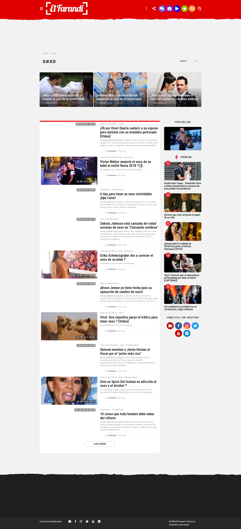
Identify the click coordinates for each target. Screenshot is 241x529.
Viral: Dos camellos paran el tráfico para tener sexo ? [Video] (129, 319)
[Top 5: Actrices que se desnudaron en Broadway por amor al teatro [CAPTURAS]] (183, 263)
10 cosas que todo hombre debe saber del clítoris (127, 416)
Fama (121, 157)
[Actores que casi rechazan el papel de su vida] (183, 202)
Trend (121, 124)
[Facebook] (178, 325)
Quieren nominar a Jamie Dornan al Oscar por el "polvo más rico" (125, 351)
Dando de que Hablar (108, 124)
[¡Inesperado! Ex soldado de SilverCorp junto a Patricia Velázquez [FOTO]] (183, 231)
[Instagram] (186, 325)
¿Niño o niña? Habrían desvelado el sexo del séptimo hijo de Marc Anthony (174, 97)
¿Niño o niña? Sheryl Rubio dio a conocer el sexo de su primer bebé (63, 97)
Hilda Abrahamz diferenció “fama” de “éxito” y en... (137, 507)
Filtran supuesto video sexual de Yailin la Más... (109, 507)
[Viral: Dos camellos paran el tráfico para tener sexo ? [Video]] (69, 326)
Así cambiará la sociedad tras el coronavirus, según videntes (180, 308)
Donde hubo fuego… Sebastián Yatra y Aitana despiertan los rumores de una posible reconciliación (182, 186)
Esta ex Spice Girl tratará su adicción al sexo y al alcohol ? (128, 384)
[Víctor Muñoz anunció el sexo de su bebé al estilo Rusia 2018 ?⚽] (69, 171)
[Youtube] (178, 333)
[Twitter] (195, 325)
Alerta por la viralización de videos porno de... (81, 507)
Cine (101, 219)
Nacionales (128, 157)
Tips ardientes (118, 190)
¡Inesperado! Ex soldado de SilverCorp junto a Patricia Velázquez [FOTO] (177, 246)
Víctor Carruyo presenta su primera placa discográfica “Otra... (165, 508)
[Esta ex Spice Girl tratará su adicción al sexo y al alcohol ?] (69, 391)
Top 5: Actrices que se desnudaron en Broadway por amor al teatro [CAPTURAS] (181, 278)
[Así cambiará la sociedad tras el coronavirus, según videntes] (183, 294)
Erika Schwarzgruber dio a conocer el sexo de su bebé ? (126, 257)
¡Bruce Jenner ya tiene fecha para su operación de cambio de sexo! (126, 290)
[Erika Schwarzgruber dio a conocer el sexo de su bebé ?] (69, 264)
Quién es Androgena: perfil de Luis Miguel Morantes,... (193, 507)
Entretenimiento (112, 219)
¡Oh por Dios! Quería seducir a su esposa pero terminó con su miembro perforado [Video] (129, 132)
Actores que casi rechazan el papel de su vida (182, 216)
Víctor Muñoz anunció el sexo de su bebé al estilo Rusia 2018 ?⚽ (125, 164)
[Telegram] (186, 333)
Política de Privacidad (51, 522)
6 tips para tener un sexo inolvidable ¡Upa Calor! (126, 196)
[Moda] (184, 8)
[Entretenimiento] (192, 8)
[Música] (177, 8)
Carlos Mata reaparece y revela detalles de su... (221, 507)
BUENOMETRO (105, 190)
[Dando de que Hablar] (162, 8)
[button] (41, 8)
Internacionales (112, 283)
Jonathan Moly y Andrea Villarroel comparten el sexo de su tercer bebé (119, 97)
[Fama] (169, 8)
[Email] (170, 325)
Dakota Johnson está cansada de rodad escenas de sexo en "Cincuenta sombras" (129, 225)
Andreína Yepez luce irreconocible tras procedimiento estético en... (53, 508)
